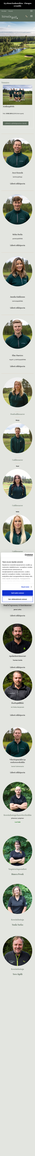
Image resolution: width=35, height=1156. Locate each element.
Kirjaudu (10, 11)
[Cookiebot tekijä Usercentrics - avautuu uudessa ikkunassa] (25, 555)
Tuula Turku (17, 924)
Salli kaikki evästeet (17, 593)
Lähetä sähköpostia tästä (16, 123)
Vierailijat (3, 11)
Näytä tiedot (25, 587)
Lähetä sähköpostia (17, 183)
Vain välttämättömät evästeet (17, 599)
